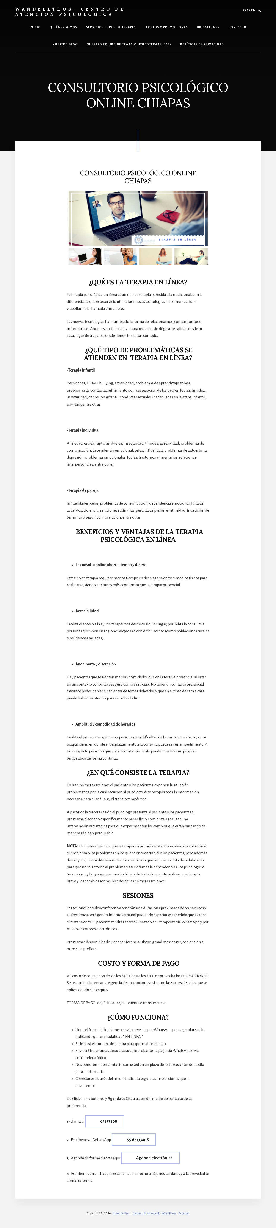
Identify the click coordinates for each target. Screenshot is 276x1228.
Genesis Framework (146, 1213)
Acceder (183, 1213)
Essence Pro (121, 1213)
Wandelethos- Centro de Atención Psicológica (70, 11)
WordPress (169, 1213)
